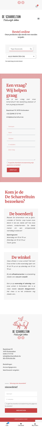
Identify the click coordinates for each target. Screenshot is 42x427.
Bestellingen (7, 364)
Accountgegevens (9, 367)
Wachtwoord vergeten (11, 370)
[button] (38, 18)
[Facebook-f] (19, 2)
